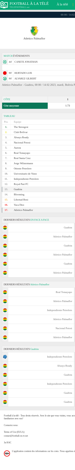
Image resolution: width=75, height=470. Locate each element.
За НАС (7, 442)
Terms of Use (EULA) (14, 432)
